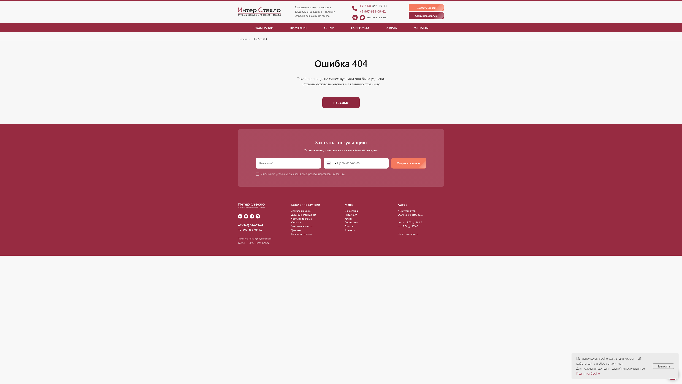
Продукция (298, 28)
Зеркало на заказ (300, 210)
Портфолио (360, 28)
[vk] (240, 216)
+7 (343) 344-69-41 (250, 225)
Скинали (296, 222)
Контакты (421, 28)
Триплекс (296, 230)
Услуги (329, 28)
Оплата (391, 28)
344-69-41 (373, 6)
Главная (242, 39)
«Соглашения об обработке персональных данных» (315, 174)
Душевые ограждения (303, 214)
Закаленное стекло (301, 226)
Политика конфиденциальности (255, 238)
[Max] (258, 216)
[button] (426, 8)
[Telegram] (252, 216)
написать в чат (377, 17)
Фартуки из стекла (301, 218)
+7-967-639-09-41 (250, 229)
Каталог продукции (305, 204)
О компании (263, 28)
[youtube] (246, 216)
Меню (349, 204)
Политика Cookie (588, 373)
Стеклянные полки (301, 234)
